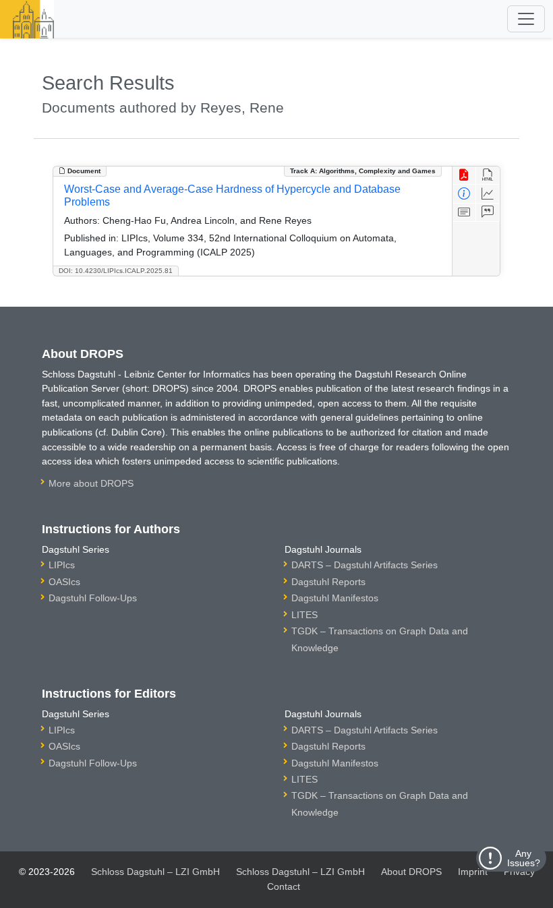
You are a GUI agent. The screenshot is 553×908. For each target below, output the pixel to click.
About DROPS (411, 871)
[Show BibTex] (488, 213)
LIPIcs (62, 564)
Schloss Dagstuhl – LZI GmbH (155, 871)
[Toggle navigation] (526, 18)
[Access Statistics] (488, 194)
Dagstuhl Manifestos (334, 598)
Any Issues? (523, 858)
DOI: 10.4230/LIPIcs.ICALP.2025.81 (116, 270)
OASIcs (64, 581)
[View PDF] (464, 176)
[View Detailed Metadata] (464, 194)
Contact (283, 886)
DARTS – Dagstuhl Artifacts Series (364, 564)
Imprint (473, 871)
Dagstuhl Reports (328, 581)
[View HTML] (488, 176)
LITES (304, 614)
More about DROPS (91, 483)
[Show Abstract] (464, 213)
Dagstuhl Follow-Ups (93, 598)
